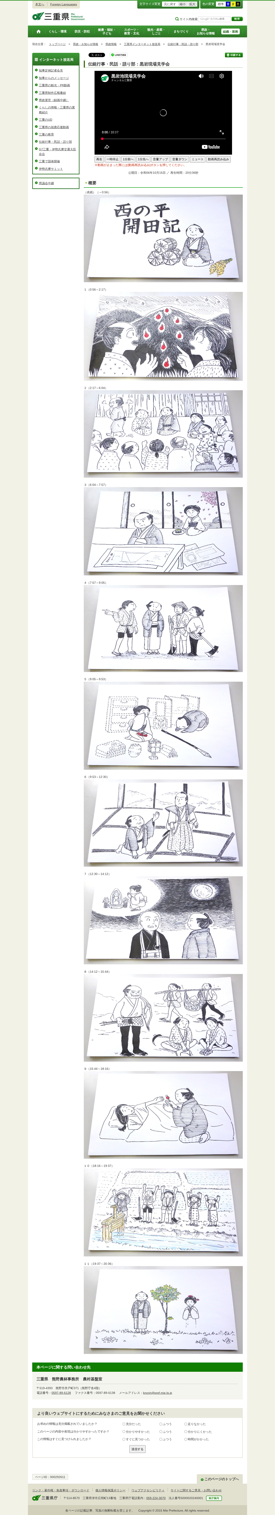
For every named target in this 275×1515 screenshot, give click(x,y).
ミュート (198, 159)
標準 (221, 4)
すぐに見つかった (138, 1439)
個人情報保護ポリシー (110, 1490)
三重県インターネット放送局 (142, 44)
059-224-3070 (156, 1498)
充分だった (133, 1424)
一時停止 (113, 159)
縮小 (183, 4)
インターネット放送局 (56, 59)
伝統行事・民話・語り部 (183, 44)
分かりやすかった (138, 1431)
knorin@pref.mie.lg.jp (157, 1393)
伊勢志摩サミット (51, 169)
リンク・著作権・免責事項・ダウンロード (60, 1490)
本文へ (39, 4)
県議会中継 (46, 183)
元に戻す (170, 4)
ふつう (167, 1424)
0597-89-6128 (61, 1393)
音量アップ (160, 159)
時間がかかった (198, 1439)
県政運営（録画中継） (54, 100)
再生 (99, 159)
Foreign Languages (63, 4)
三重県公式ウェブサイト (58, 16)
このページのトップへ (222, 1479)
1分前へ (128, 159)
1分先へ (143, 159)
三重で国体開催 (49, 161)
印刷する (234, 55)
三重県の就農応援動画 (54, 127)
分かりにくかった (200, 1431)
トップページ (57, 44)
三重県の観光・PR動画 (54, 85)
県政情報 (111, 44)
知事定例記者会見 (51, 70)
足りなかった (197, 1424)
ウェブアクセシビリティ (148, 1490)
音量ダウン (179, 159)
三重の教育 (46, 134)
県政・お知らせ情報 (85, 44)
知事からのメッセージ (54, 78)
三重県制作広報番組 (52, 92)
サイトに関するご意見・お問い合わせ (196, 1490)
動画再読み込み (218, 159)
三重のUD (45, 119)
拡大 (192, 4)
